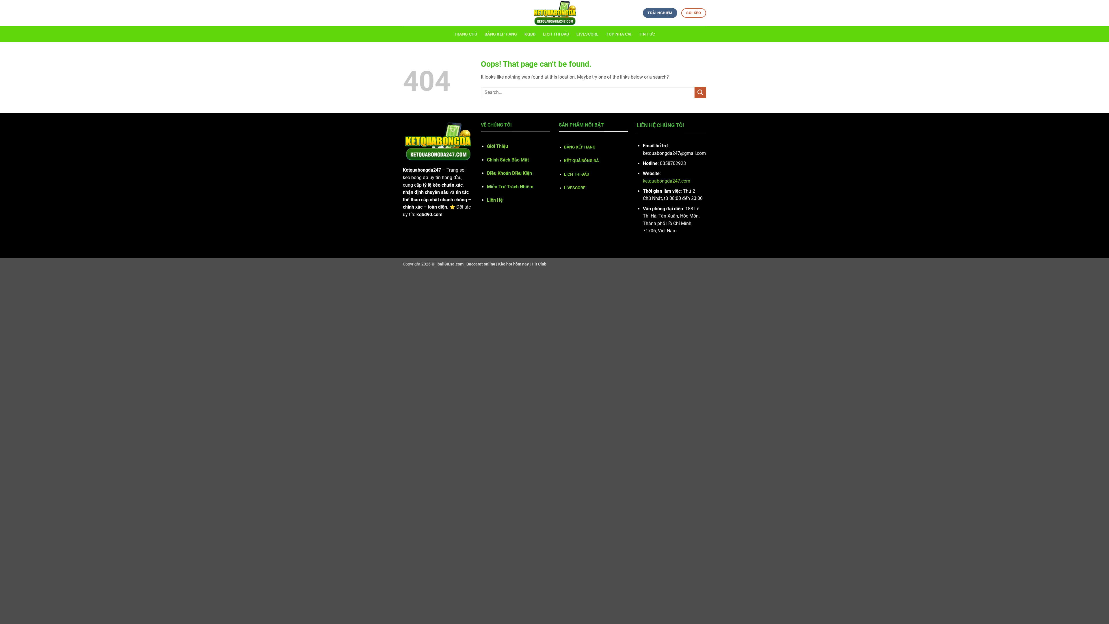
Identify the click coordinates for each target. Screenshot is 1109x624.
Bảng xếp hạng (501, 34)
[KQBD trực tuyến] (554, 13)
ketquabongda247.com (666, 181)
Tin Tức (647, 34)
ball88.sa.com (451, 264)
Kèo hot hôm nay (513, 264)
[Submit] (700, 92)
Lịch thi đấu (556, 34)
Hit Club (539, 264)
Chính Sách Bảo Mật (508, 160)
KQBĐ (529, 34)
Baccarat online (480, 264)
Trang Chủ (465, 34)
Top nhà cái (618, 34)
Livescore (587, 34)
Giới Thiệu (497, 146)
